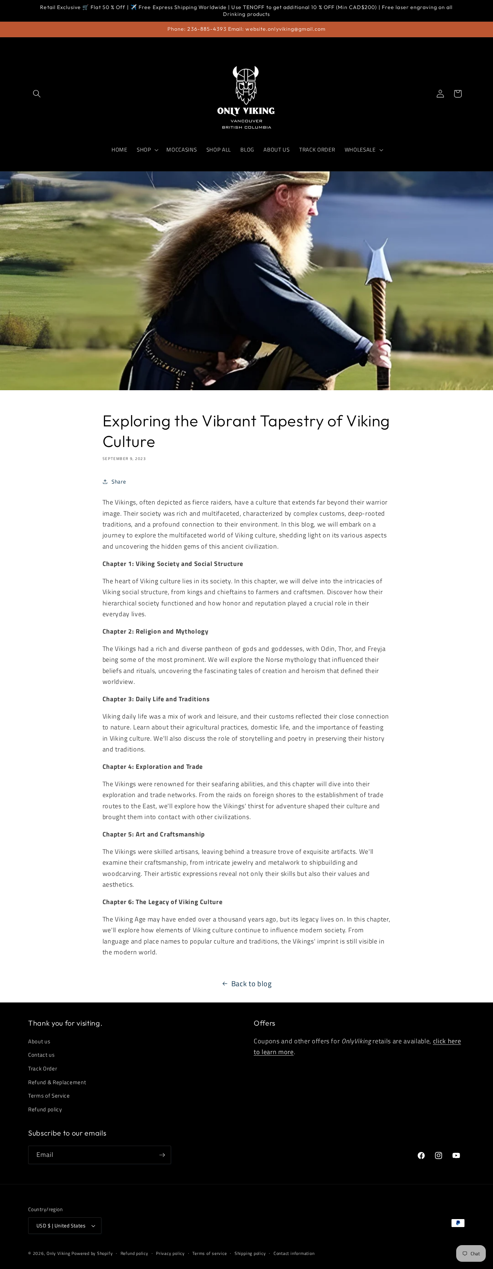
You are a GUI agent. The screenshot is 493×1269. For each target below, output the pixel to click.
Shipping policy (250, 1253)
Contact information (294, 1253)
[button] (36, 93)
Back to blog (251, 983)
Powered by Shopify (92, 1253)
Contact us (41, 1055)
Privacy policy (170, 1253)
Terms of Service (49, 1095)
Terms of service (209, 1253)
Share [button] (119, 481)
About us (39, 1041)
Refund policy (45, 1109)
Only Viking (58, 1253)
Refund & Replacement (57, 1082)
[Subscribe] (162, 1155)
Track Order (42, 1068)
